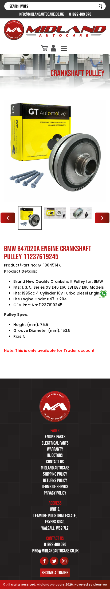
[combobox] (55, 6)
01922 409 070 (80, 14)
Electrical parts (55, 443)
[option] (29, 218)
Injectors (55, 455)
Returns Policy (55, 480)
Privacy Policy (55, 493)
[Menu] (64, 48)
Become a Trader (55, 572)
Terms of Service (55, 486)
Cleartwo (100, 584)
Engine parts (55, 436)
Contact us (55, 461)
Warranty (55, 449)
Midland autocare (55, 468)
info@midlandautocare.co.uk (41, 14)
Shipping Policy (55, 474)
